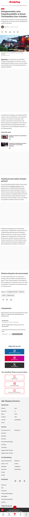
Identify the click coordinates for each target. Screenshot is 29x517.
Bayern (2, 414)
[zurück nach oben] (14, 507)
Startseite (2, 5)
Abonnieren (3, 466)
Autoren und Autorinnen (6, 460)
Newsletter (3, 433)
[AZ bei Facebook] (15, 481)
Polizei (11, 228)
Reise (16, 416)
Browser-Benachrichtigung (7, 441)
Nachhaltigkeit (18, 419)
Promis (2, 422)
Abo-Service (4, 469)
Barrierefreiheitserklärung (7, 493)
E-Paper (3, 472)
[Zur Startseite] (14, 3)
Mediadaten (17, 460)
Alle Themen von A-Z (5, 430)
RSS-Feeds (3, 438)
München (6, 5)
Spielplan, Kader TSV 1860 (7, 453)
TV (15, 411)
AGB (2, 487)
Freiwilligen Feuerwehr (15, 186)
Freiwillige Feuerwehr (12, 291)
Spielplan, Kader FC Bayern (7, 450)
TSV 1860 (3, 419)
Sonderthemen (18, 469)
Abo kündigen (4, 496)
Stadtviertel (10, 5)
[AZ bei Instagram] (20, 481)
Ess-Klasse (3, 444)
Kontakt (3, 475)
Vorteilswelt (4, 447)
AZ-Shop (16, 463)
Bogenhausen (4, 59)
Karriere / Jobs (4, 463)
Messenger (3, 436)
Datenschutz (4, 490)
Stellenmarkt (17, 430)
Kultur (16, 414)
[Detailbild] (27, 36)
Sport (16, 408)
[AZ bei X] (24, 481)
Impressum (3, 485)
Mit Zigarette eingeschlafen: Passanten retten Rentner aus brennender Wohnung (17, 145)
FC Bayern (3, 416)
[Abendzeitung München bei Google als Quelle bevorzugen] (18, 32)
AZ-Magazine (17, 466)
